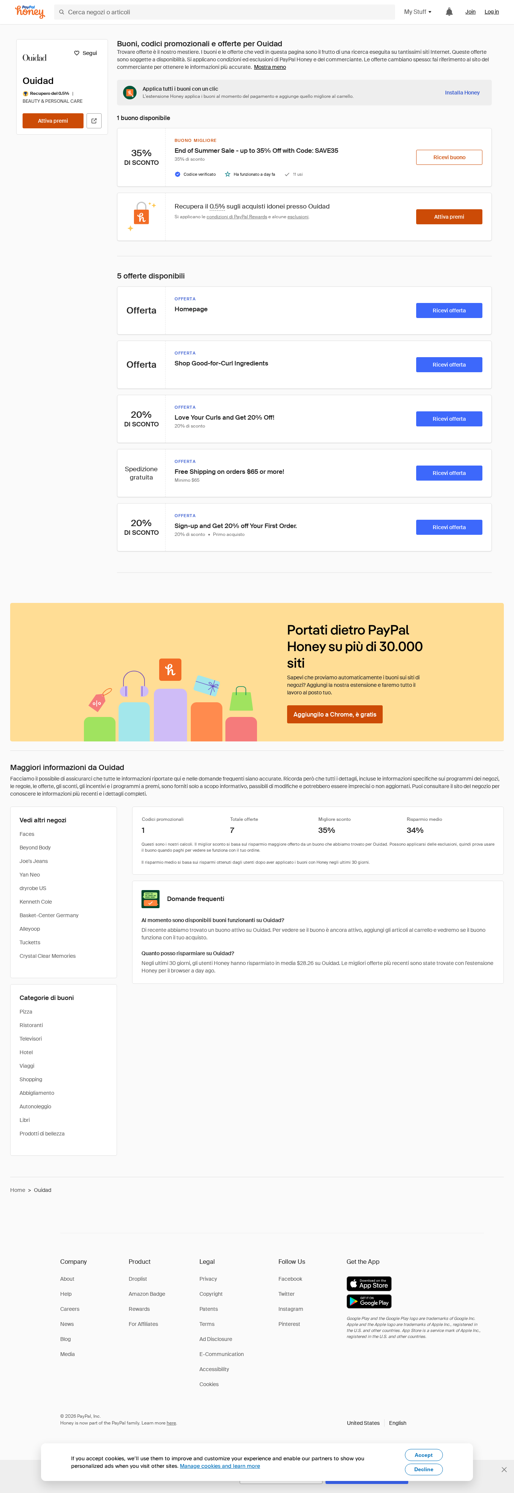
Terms (206, 1324)
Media (67, 1354)
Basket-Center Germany (49, 915)
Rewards (139, 1309)
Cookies (209, 1384)
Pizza (26, 1011)
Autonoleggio (35, 1106)
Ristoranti (31, 1025)
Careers (69, 1309)
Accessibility (214, 1369)
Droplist (138, 1278)
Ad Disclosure (215, 1339)
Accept (424, 1455)
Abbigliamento (37, 1093)
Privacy (208, 1278)
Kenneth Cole (36, 901)
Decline (423, 1469)
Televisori (31, 1038)
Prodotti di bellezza (42, 1133)
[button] (376, 1423)
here (171, 1423)
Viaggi (27, 1065)
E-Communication (221, 1354)
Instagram (290, 1309)
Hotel (26, 1052)
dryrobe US (33, 888)
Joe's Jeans (34, 861)
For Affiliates (143, 1324)
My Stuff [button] (415, 12)
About (67, 1278)
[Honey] (30, 12)
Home (17, 1190)
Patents (208, 1309)
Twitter (286, 1294)
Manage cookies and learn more (220, 1466)
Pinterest (289, 1324)
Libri (25, 1120)
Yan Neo (30, 874)
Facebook (290, 1278)
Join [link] (470, 11)
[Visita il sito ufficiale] (94, 120)
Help (65, 1294)
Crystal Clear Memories (48, 956)
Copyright (211, 1294)
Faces (27, 834)
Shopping (31, 1079)
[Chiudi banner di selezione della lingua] (504, 1469)
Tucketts (30, 942)
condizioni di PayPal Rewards (237, 217)
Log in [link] (492, 11)
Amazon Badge (147, 1294)
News (67, 1324)
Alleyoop (30, 928)
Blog (65, 1339)
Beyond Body (35, 847)
